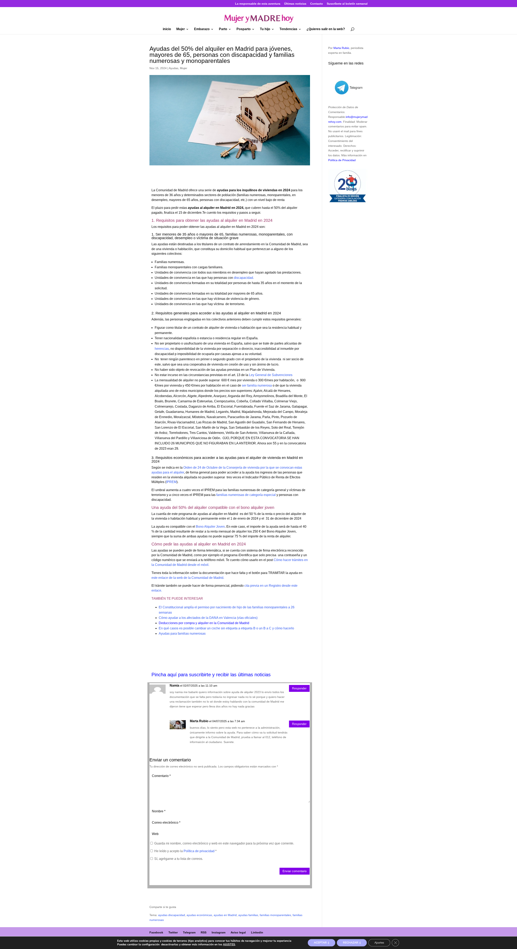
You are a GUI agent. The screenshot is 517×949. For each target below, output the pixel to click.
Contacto (316, 3)
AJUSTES (229, 944)
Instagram (218, 932)
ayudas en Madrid (225, 915)
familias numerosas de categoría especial (245, 495)
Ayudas (173, 68)
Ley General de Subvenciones (270, 375)
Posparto (243, 29)
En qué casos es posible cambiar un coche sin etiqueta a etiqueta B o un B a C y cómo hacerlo (226, 628)
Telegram (189, 932)
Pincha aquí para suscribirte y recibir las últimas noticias (211, 674)
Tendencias (288, 29)
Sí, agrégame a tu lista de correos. (178, 858)
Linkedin (257, 932)
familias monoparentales (275, 915)
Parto (223, 29)
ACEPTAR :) (321, 943)
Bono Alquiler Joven (210, 526)
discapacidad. (243, 277)
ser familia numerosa (257, 385)
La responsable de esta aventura (257, 3)
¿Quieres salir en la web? (326, 29)
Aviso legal (238, 932)
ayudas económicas (199, 915)
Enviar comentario (295, 871)
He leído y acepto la (185, 851)
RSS (203, 932)
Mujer (180, 29)
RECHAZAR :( (352, 943)
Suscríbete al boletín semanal (347, 3)
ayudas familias (248, 915)
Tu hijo (265, 29)
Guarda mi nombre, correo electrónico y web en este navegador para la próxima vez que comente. (224, 843)
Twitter (173, 932)
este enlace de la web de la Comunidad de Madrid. (187, 577)
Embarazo (202, 29)
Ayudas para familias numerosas (182, 633)
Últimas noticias (295, 3)
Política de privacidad (199, 851)
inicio (167, 29)
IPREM (171, 482)
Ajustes (379, 943)
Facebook (156, 932)
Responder (299, 688)
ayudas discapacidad (171, 915)
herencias (162, 348)
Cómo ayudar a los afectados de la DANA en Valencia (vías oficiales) (208, 617)
